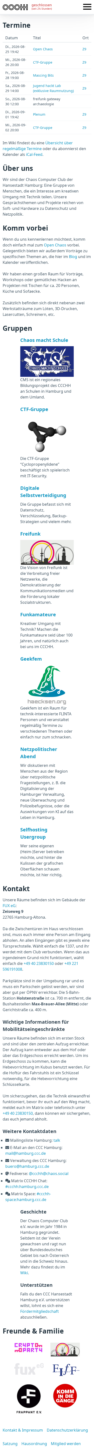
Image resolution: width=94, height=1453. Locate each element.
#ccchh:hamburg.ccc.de (27, 1186)
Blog (73, 256)
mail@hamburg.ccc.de (25, 1153)
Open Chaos (43, 49)
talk (57, 1140)
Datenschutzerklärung (67, 1430)
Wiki (24, 1272)
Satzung (10, 1443)
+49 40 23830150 (39, 963)
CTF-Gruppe (42, 62)
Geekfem (31, 659)
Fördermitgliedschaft (39, 1311)
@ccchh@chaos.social (48, 1173)
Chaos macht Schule (44, 340)
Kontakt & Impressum (23, 1430)
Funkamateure (38, 614)
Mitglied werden (66, 1443)
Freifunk (30, 534)
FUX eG (9, 905)
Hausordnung (34, 1443)
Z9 (84, 49)
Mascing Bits (43, 75)
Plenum (39, 114)
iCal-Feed (34, 154)
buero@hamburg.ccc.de (27, 1166)
